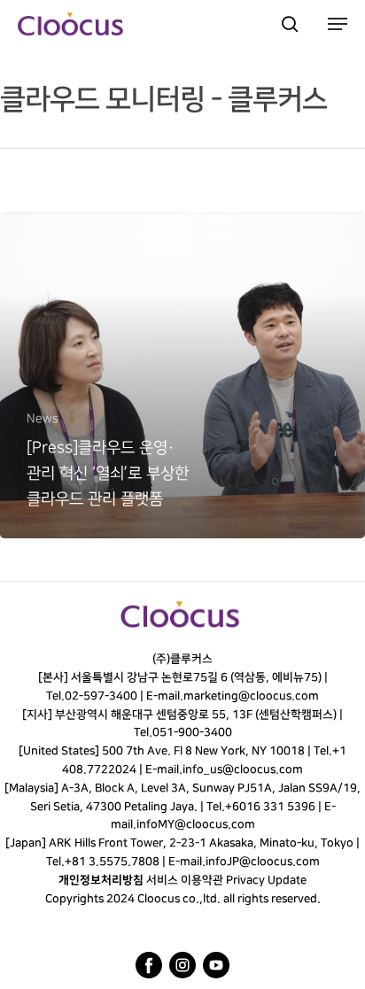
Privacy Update (266, 880)
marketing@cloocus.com (251, 696)
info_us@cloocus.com (242, 769)
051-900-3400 (191, 732)
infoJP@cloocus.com (263, 861)
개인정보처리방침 (101, 880)
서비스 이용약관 (184, 880)
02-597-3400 (101, 696)
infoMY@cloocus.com (195, 824)
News (42, 418)
